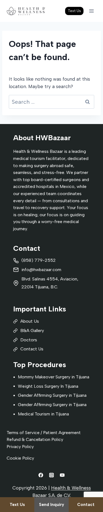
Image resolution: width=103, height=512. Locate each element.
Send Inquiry (51, 504)
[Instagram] (51, 475)
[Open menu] (91, 11)
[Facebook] (40, 475)
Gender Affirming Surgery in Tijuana (52, 395)
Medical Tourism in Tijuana (43, 414)
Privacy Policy (20, 446)
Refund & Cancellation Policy (35, 439)
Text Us (74, 11)
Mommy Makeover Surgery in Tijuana (53, 376)
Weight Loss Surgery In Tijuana (48, 386)
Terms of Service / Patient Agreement (44, 432)
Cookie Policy (20, 458)
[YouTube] (62, 475)
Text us (17, 504)
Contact (85, 504)
